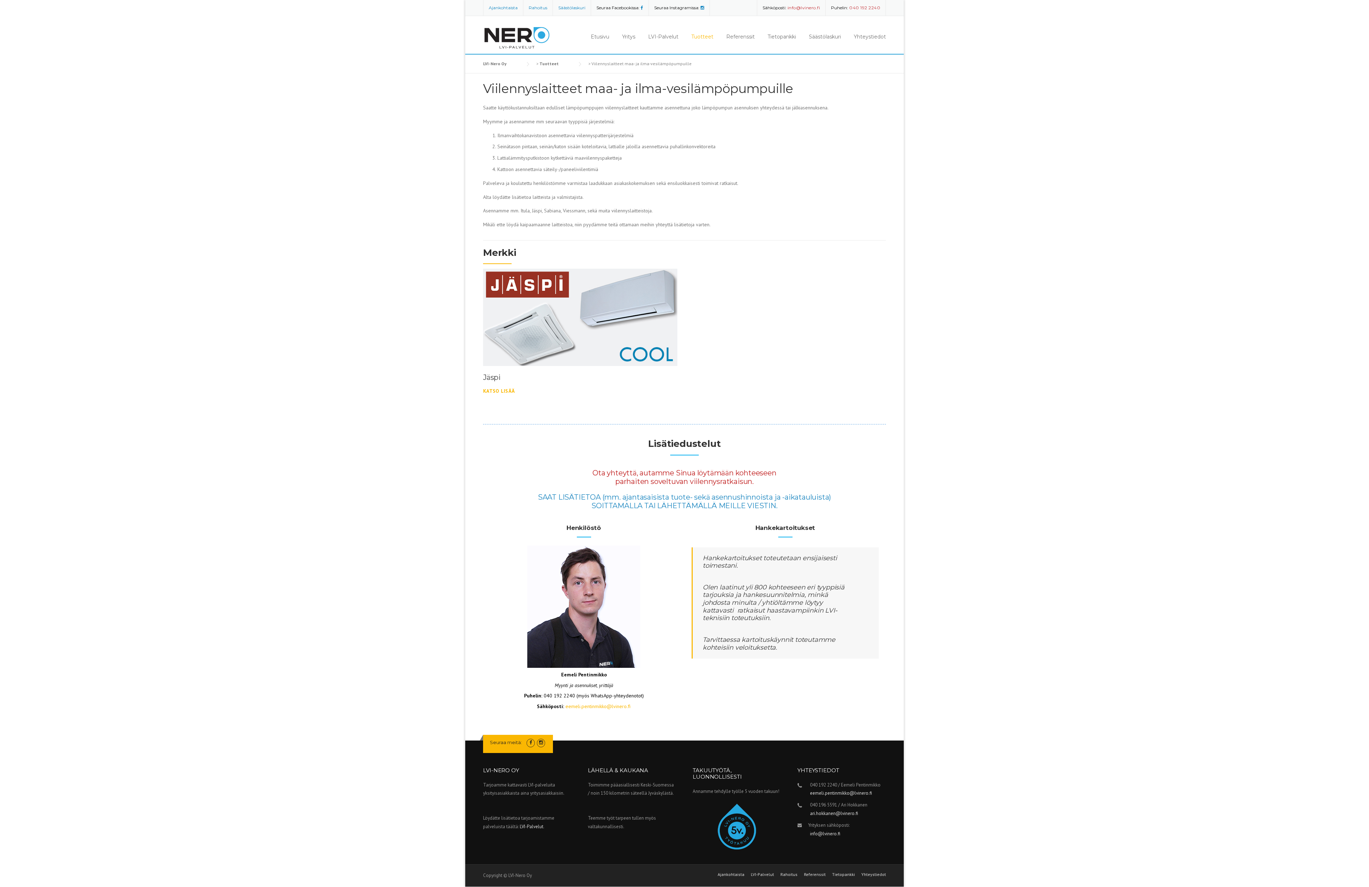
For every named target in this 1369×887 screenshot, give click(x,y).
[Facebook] (642, 7)
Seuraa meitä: (506, 742)
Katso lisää (499, 391)
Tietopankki (782, 36)
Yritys (628, 36)
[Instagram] (702, 7)
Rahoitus (538, 7)
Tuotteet (702, 36)
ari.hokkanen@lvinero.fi (834, 813)
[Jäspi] (580, 317)
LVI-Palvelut (663, 36)
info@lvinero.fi (825, 834)
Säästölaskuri (571, 7)
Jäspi (492, 377)
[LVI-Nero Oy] (519, 34)
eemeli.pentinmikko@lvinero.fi (598, 706)
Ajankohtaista (503, 7)
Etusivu (600, 36)
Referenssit (740, 36)
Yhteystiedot (870, 36)
